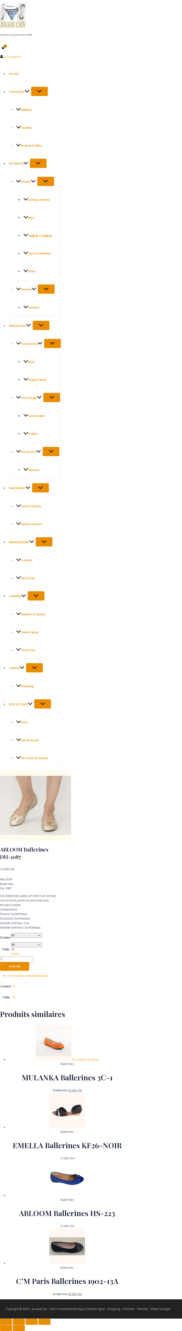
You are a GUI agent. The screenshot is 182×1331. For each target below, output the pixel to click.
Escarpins (26, 127)
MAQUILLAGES (17, 325)
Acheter (14, 966)
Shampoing (27, 686)
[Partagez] (32, 1322)
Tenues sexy (28, 650)
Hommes (26, 289)
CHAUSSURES (17, 91)
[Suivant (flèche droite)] (19, 1328)
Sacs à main (28, 578)
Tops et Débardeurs (39, 253)
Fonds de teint (36, 416)
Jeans (31, 217)
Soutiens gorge (29, 632)
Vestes (32, 271)
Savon (24, 722)
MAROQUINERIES (19, 542)
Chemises (33, 307)
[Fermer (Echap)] (44, 1322)
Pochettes (27, 560)
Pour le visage (29, 397)
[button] (27, 91)
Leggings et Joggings (40, 235)
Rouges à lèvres (37, 379)
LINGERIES (15, 596)
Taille (5, 949)
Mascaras (33, 470)
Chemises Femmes (39, 199)
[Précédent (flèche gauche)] (6, 1328)
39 (13, 997)
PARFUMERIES (17, 488)
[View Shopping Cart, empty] (3, 47)
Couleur (5, 937)
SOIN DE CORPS (18, 704)
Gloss (31, 361)
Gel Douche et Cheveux (34, 758)
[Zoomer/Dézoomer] (6, 1322)
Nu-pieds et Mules (31, 145)
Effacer (15, 954)
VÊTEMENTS (16, 163)
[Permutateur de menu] (39, 91)
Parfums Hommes (31, 524)
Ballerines (26, 109)
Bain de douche (30, 740)
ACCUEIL (14, 73)
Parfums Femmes (31, 506)
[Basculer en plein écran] (19, 1322)
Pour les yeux (28, 451)
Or (13, 986)
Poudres (33, 433)
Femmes (26, 181)
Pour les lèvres (29, 343)
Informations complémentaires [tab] (28, 976)
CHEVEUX (14, 668)
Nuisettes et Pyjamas (33, 614)
